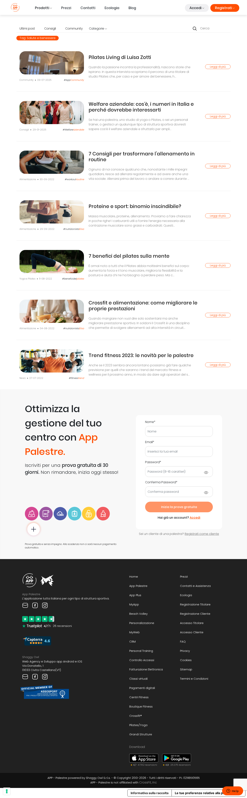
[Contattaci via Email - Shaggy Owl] (25, 676)
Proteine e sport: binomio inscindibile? (135, 206)
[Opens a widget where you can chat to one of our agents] (232, 791)
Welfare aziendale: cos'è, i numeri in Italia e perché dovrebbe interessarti (141, 107)
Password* (153, 462)
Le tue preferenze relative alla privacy (203, 793)
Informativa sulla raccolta (149, 793)
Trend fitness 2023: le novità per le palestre (141, 355)
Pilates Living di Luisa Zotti (120, 57)
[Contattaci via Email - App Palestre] (25, 605)
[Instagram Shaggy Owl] (45, 676)
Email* (149, 442)
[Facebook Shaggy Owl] (35, 676)
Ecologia (112, 7)
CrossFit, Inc (148, 782)
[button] (43, 8)
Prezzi (66, 7)
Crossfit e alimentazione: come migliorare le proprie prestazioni (143, 305)
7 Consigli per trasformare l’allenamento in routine (142, 156)
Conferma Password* (161, 482)
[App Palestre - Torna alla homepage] (15, 7)
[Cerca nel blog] (195, 28)
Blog (132, 7)
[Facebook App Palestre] (35, 605)
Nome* (150, 422)
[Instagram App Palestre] (45, 605)
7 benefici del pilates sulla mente (129, 256)
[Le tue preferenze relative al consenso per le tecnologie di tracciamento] (6, 791)
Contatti (87, 7)
